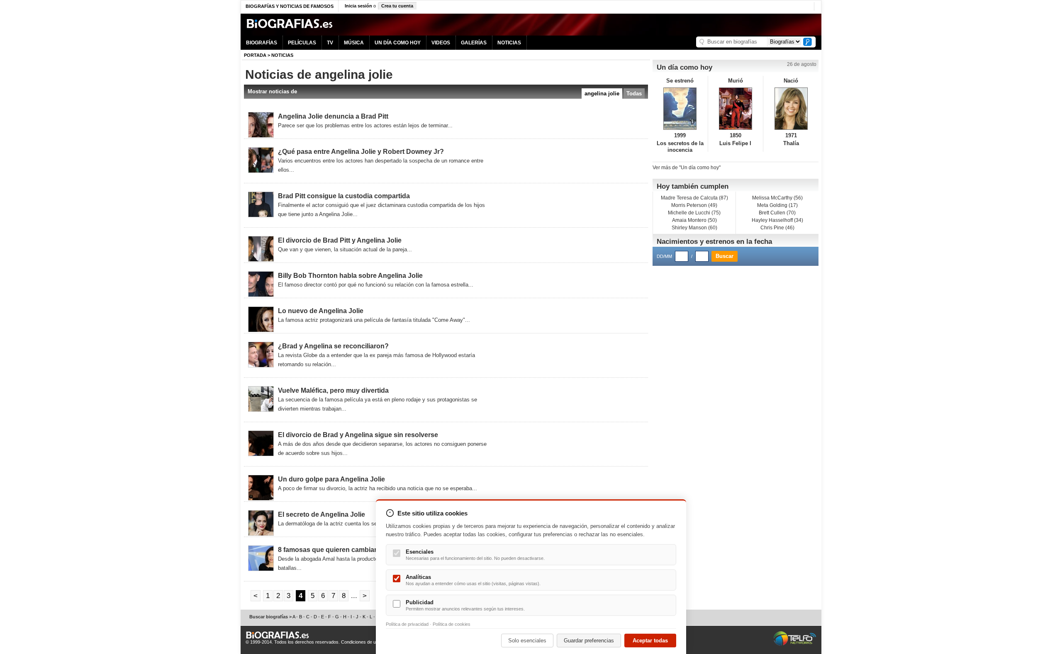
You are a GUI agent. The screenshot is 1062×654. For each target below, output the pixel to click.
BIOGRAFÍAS (261, 43)
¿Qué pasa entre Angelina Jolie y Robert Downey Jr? (361, 151)
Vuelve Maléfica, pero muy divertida (333, 390)
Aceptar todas (650, 640)
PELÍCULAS (302, 43)
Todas (634, 93)
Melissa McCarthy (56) (777, 198)
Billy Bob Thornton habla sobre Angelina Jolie (350, 275)
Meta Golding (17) (777, 205)
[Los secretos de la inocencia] (680, 109)
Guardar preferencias (589, 640)
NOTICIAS (509, 43)
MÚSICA (354, 43)
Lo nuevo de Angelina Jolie (320, 310)
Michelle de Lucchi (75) (694, 213)
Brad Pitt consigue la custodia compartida (344, 195)
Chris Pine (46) (777, 228)
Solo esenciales (527, 640)
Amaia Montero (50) (694, 220)
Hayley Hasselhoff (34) (777, 220)
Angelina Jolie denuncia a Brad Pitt (333, 116)
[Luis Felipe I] (736, 109)
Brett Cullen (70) (777, 213)
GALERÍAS (474, 43)
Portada (255, 55)
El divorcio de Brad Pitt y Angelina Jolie (340, 240)
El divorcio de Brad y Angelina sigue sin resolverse (358, 434)
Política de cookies (451, 624)
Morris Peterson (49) (694, 205)
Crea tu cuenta (397, 5)
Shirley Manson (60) (694, 228)
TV (330, 43)
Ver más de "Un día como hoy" (687, 167)
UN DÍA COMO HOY (398, 43)
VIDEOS (440, 43)
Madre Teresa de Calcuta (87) (694, 198)
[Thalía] (791, 109)
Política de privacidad (407, 624)
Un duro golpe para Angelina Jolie (331, 479)
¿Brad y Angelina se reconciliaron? (333, 346)
